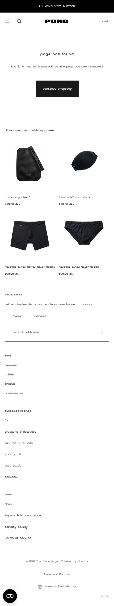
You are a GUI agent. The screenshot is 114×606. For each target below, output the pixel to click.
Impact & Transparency (23, 516)
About (9, 504)
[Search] (19, 21)
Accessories (14, 393)
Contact (11, 477)
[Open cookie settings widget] (10, 596)
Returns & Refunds (19, 443)
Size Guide (13, 454)
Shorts (10, 384)
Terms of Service (18, 538)
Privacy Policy (16, 527)
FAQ (7, 420)
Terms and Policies (57, 574)
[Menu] (7, 21)
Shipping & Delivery (20, 432)
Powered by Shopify (74, 561)
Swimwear (12, 365)
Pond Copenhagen (47, 561)
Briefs (9, 375)
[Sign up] (100, 332)
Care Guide (13, 466)
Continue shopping (57, 88)
